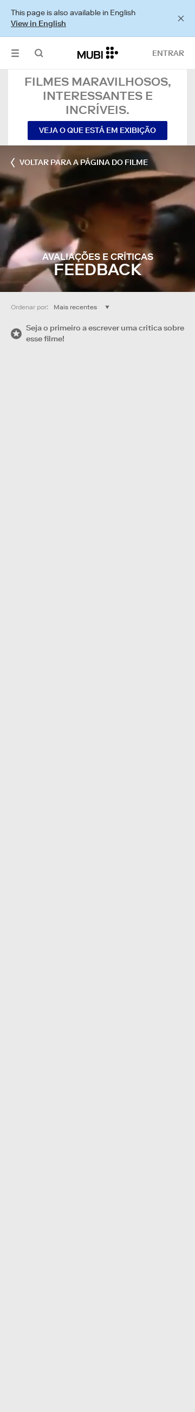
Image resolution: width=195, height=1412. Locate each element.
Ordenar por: (29, 307)
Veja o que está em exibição (97, 130)
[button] (15, 53)
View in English (38, 23)
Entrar (168, 53)
